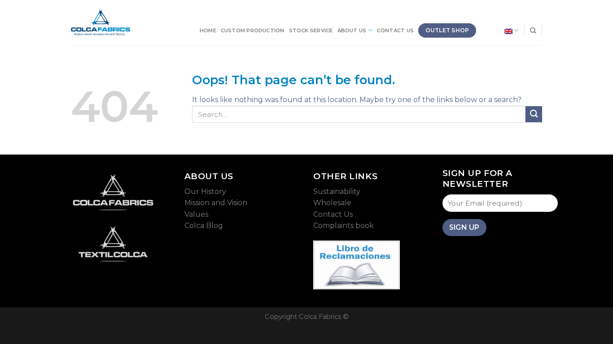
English (492, 30)
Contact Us (395, 30)
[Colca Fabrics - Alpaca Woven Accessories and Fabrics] (100, 22)
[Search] (533, 30)
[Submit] (533, 114)
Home (208, 30)
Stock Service (311, 30)
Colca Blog (203, 225)
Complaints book (343, 225)
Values (196, 214)
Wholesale (332, 202)
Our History (205, 191)
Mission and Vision (215, 202)
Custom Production (253, 30)
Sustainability (336, 191)
